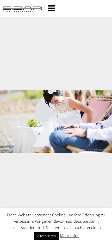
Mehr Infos (69, 235)
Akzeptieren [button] (46, 235)
